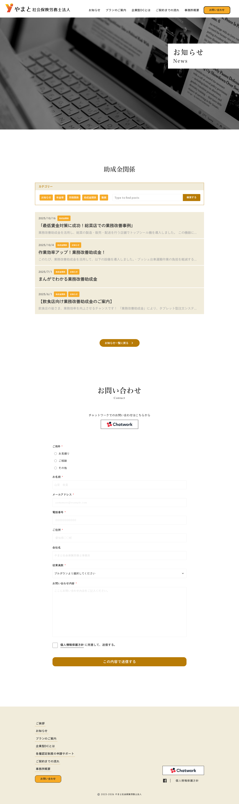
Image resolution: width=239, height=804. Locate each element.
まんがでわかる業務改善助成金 (67, 279)
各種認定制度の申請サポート (55, 753)
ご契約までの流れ (167, 10)
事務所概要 (192, 10)
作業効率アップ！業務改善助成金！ (72, 252)
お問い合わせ (217, 10)
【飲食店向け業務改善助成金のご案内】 (76, 301)
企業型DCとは (141, 10)
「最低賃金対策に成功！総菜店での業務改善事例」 (86, 225)
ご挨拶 (40, 723)
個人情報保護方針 (72, 644)
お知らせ (94, 10)
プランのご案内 (116, 10)
